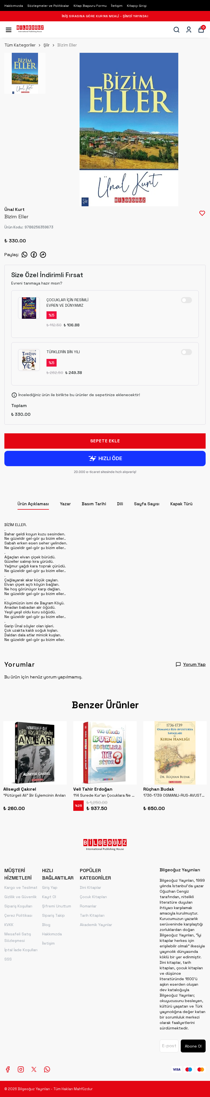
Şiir (46, 45)
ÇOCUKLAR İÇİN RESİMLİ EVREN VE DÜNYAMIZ (67, 302)
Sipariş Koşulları (18, 906)
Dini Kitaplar (90, 887)
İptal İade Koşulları (20, 949)
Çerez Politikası (18, 915)
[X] (34, 1069)
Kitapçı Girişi (137, 6)
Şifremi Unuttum (56, 906)
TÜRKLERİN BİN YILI (63, 351)
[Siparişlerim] (188, 29)
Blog (46, 924)
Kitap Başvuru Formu (90, 6)
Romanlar (88, 906)
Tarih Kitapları (92, 915)
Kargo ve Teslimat (20, 887)
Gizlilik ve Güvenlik (20, 896)
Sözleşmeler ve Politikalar (48, 6)
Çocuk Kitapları (93, 896)
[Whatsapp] (47, 1069)
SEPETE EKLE (105, 441)
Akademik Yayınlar (96, 924)
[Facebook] (7, 1069)
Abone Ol (193, 1046)
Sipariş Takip (53, 915)
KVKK (8, 924)
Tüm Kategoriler (20, 45)
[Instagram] (21, 1069)
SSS (8, 959)
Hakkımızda (13, 6)
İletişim (116, 6)
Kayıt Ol (49, 896)
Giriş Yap (49, 887)
